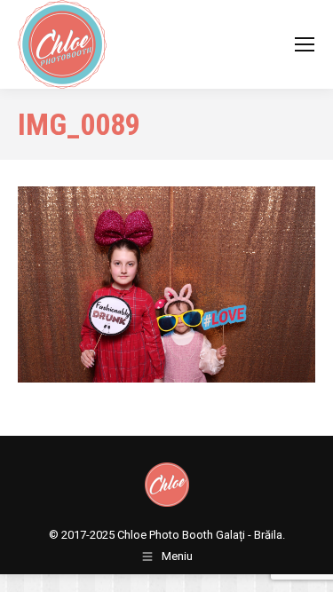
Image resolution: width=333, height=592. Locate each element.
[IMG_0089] (166, 284)
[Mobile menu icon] (304, 44)
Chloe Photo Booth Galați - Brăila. (201, 534)
